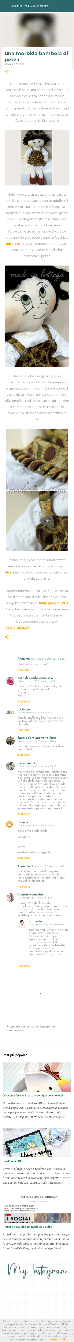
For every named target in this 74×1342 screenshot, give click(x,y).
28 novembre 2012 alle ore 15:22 (37, 681)
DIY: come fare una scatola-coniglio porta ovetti (33, 1095)
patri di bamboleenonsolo (35, 678)
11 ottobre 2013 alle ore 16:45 (47, 866)
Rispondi (24, 670)
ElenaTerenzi (26, 763)
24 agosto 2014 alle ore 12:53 (35, 898)
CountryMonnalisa (30, 894)
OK (63, 1339)
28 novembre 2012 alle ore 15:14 (49, 659)
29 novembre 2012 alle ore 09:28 (37, 766)
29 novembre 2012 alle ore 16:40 (37, 825)
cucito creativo (17, 627)
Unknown (23, 822)
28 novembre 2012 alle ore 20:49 (37, 741)
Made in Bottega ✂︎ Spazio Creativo (30, 6)
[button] (7, 72)
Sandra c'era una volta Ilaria (36, 738)
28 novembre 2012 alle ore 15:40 (37, 713)
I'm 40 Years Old (13, 1161)
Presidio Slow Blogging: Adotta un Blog (27, 1226)
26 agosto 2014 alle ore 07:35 (47, 924)
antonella (35, 921)
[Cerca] (68, 6)
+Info (53, 1339)
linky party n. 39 (52, 603)
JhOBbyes (24, 709)
